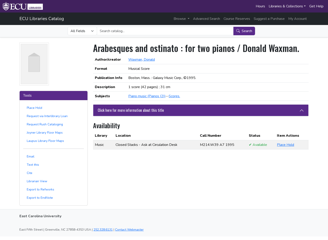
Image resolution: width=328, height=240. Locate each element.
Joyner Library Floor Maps (45, 132)
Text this (33, 165)
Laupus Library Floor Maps (45, 141)
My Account (297, 18)
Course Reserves (237, 18)
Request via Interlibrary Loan (47, 116)
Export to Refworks (40, 189)
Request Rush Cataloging (45, 124)
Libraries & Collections (286, 6)
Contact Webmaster (129, 230)
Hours (260, 6)
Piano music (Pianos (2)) (147, 96)
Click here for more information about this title (131, 110)
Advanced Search (206, 18)
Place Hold (34, 108)
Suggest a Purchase (269, 18)
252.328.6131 (103, 230)
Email (30, 156)
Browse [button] (180, 18)
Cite (29, 173)
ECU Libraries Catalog (41, 19)
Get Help (316, 6)
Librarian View (37, 181)
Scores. (174, 96)
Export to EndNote (40, 198)
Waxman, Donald (141, 59)
